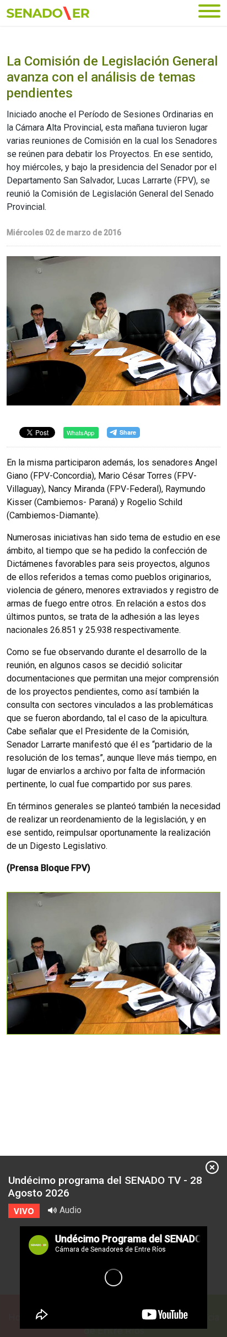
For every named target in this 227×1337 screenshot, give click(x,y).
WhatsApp (80, 432)
